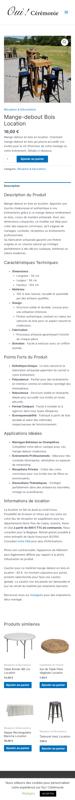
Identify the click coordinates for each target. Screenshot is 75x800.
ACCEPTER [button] (48, 793)
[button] (64, 42)
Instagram (36, 595)
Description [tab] (12, 185)
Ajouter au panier (32, 158)
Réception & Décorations (20, 109)
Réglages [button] (28, 793)
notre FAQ (24, 541)
